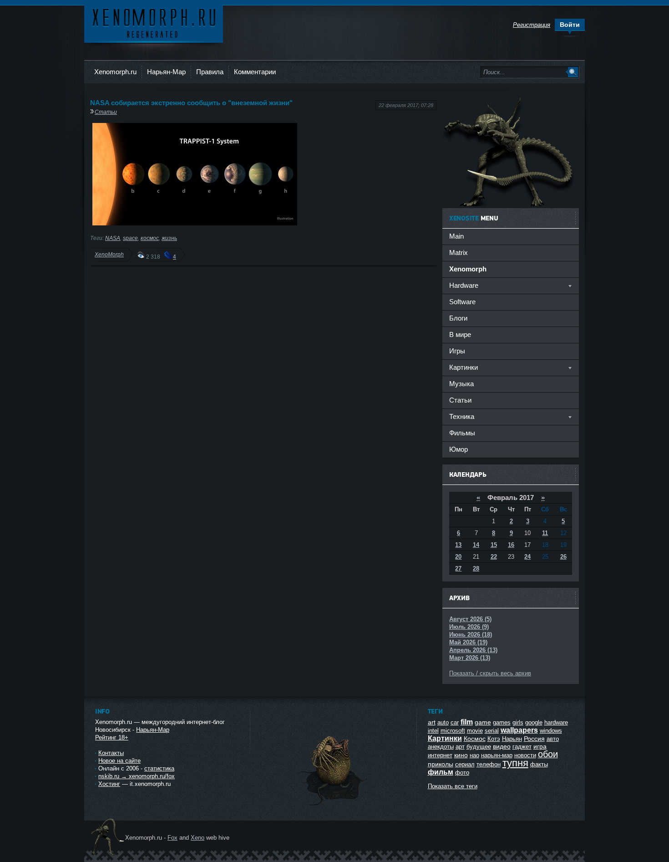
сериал (465, 764)
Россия (534, 738)
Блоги (458, 318)
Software (462, 302)
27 (458, 568)
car (455, 722)
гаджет (522, 746)
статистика (159, 768)
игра (540, 746)
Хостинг (109, 783)
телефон (488, 764)
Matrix (458, 252)
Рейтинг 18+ (111, 737)
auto (443, 722)
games (502, 722)
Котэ (493, 738)
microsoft (453, 730)
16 (511, 544)
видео (502, 746)
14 (476, 544)
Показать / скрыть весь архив (490, 673)
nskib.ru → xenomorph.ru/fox (136, 776)
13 (458, 544)
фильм (440, 772)
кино (461, 755)
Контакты (111, 753)
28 (476, 568)
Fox (172, 837)
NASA (112, 238)
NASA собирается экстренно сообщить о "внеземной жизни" (191, 103)
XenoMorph (109, 254)
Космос (475, 738)
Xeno (197, 837)
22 (494, 556)
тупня (515, 763)
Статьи (106, 112)
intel (433, 730)
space (130, 238)
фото (462, 772)
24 (527, 556)
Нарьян (512, 738)
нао (474, 755)
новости (525, 755)
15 (494, 544)
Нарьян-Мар (166, 72)
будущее (478, 746)
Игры (457, 351)
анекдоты (441, 746)
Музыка (461, 384)
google (533, 722)
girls (517, 722)
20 (458, 556)
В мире (460, 334)
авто (553, 738)
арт (460, 746)
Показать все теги (452, 786)
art (432, 722)
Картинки (445, 738)
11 (545, 533)
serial (492, 730)
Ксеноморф (153, 22)
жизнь (169, 238)
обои (548, 754)
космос (150, 238)
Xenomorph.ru (115, 72)
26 (563, 556)
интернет (440, 755)
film (467, 722)
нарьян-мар (496, 755)
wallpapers (519, 730)
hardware (556, 722)
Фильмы (462, 433)
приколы (440, 764)
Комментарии (255, 72)
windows (551, 730)
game (483, 722)
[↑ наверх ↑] (333, 805)
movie (475, 730)
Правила (209, 72)
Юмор (458, 449)
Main (456, 236)
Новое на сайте (119, 760)
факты (539, 764)
